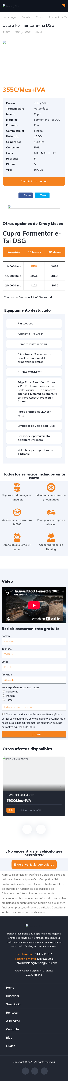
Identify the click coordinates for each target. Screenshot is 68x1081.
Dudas (10, 1046)
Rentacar (12, 1012)
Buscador (12, 996)
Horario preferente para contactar (20, 687)
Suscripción (14, 1004)
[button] (34, 181)
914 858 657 (43, 954)
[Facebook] (25, 1071)
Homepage (9, 17)
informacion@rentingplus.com (36, 963)
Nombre (6, 636)
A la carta (13, 1021)
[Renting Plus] (11, 6)
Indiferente (12, 691)
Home (10, 987)
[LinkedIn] (44, 1071)
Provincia (7, 674)
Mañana (10, 695)
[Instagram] (34, 1071)
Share (27, 195)
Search (26, 17)
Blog (9, 1037)
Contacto (12, 1029)
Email (5, 661)
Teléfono (7, 649)
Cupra (39, 17)
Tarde (9, 700)
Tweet (43, 195)
